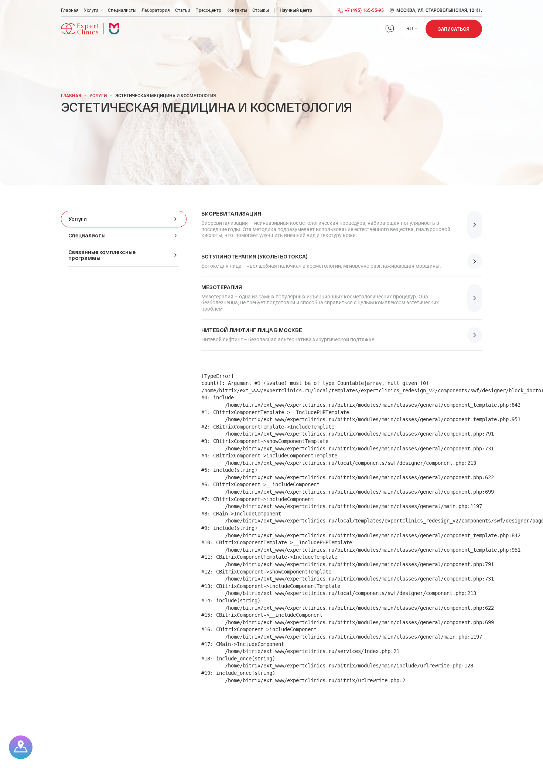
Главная (70, 10)
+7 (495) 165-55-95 (364, 10)
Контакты (236, 10)
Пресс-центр (208, 10)
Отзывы (260, 10)
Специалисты (122, 10)
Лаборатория (155, 10)
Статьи (182, 10)
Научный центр (296, 10)
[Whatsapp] (389, 29)
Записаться (453, 28)
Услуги (91, 10)
